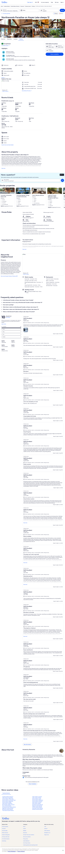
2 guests (44, 11)
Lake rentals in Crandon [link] (36, 802)
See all (3, 77)
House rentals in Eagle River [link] (7, 801)
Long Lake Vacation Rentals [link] (37, 808)
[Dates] (29, 10)
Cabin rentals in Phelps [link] (36, 797)
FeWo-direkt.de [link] (47, 830)
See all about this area (26, 90)
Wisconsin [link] (22, 6)
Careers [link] (24, 828)
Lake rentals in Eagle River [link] (7, 803)
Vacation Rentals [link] (7, 6)
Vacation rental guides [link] (6, 834)
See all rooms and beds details (7, 144)
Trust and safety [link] (4, 830)
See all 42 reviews (5, 45)
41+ (62, 35)
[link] (61, 13)
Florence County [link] (28, 6)
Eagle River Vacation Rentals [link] (7, 808)
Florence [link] (33, 6)
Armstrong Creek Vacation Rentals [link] (9, 807)
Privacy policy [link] (25, 838)
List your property (45, 2)
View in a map (5, 91)
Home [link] (2, 6)
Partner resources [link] (5, 832)
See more (3, 168)
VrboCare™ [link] (4, 828)
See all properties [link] (6, 13)
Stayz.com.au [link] (46, 834)
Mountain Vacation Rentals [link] (7, 809)
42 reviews (8, 317)
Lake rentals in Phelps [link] (36, 803)
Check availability (54, 54)
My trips (57, 2)
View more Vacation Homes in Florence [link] (8, 276)
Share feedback (32, 784)
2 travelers (50, 51)
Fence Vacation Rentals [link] (6, 805)
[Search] (62, 180)
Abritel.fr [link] (45, 828)
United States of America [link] (15, 6)
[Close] (63, 850)
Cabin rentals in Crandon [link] (37, 796)
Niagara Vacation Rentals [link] (37, 805)
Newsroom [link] (25, 832)
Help (52, 2)
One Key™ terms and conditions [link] (28, 834)
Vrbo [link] (45, 826)
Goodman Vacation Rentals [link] (37, 804)
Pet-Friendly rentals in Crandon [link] (8, 804)
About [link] (24, 826)
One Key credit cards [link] (5, 836)
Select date (51, 47)
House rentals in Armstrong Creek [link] (9, 800)
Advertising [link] (4, 840)
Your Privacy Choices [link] (26, 842)
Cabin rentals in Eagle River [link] (7, 797)
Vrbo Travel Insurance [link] (5, 838)
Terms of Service (21, 851)
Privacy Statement (12, 851)
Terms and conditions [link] (27, 836)
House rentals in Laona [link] (36, 799)
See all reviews (27, 744)
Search (62, 10)
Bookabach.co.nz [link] (47, 832)
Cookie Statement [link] (26, 840)
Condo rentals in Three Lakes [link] (8, 799)
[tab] (6, 793)
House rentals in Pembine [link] (37, 801)
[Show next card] (63, 198)
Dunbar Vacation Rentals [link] (37, 807)
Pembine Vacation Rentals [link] (37, 809)
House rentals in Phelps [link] (6, 802)
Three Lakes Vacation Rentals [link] (8, 810)
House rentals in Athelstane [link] (37, 800)
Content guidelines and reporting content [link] (30, 844)
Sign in (62, 2)
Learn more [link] (4, 324)
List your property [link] (5, 826)
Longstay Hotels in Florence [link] (7, 796)
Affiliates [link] (24, 830)
